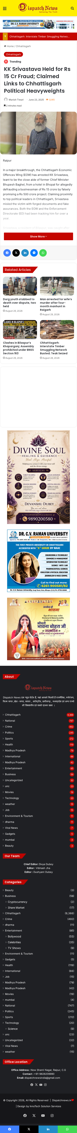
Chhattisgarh (23, 46)
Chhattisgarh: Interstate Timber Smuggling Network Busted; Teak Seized (53, 348)
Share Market (16, 907)
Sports (9, 738)
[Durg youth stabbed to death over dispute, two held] (20, 286)
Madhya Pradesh (15, 750)
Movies (9, 792)
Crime (8, 726)
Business (10, 774)
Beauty (9, 845)
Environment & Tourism (19, 815)
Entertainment (13, 768)
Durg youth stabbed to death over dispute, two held (19, 302)
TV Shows (14, 948)
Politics (9, 732)
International (12, 756)
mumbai (10, 839)
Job (7, 809)
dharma (9, 821)
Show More (37, 236)
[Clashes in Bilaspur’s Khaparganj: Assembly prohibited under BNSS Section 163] (20, 329)
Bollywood (14, 936)
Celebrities (14, 942)
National (10, 720)
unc (7, 786)
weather (10, 804)
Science (13, 1028)
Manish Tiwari (16, 99)
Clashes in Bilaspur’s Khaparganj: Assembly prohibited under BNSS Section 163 (18, 348)
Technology (12, 798)
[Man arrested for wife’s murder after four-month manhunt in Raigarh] (57, 286)
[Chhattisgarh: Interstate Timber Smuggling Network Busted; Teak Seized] (57, 329)
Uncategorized (14, 780)
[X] (36, 1085)
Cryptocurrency (17, 901)
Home (10, 46)
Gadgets (10, 833)
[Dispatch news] (38, 8)
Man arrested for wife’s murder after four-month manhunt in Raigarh (56, 304)
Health (9, 744)
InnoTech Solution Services (45, 1106)
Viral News (11, 827)
